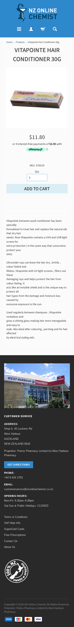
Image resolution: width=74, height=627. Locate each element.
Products (20, 42)
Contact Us (10, 541)
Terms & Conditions (16, 516)
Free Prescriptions (15, 534)
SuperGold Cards (14, 529)
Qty (37, 172)
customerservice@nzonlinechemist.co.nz (28, 489)
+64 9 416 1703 (13, 477)
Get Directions (18, 464)
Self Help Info (12, 522)
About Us (9, 547)
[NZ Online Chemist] (37, 12)
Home (9, 42)
